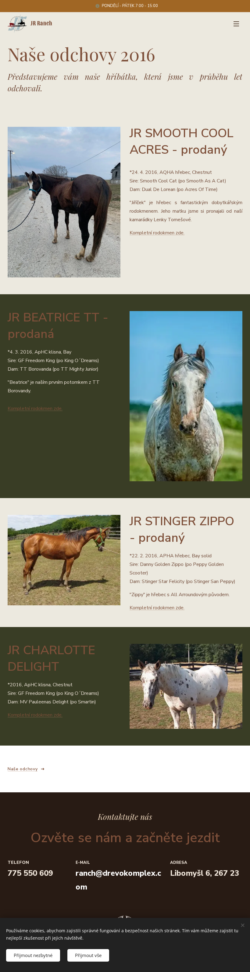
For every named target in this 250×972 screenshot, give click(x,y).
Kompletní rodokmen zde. (157, 232)
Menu (236, 23)
